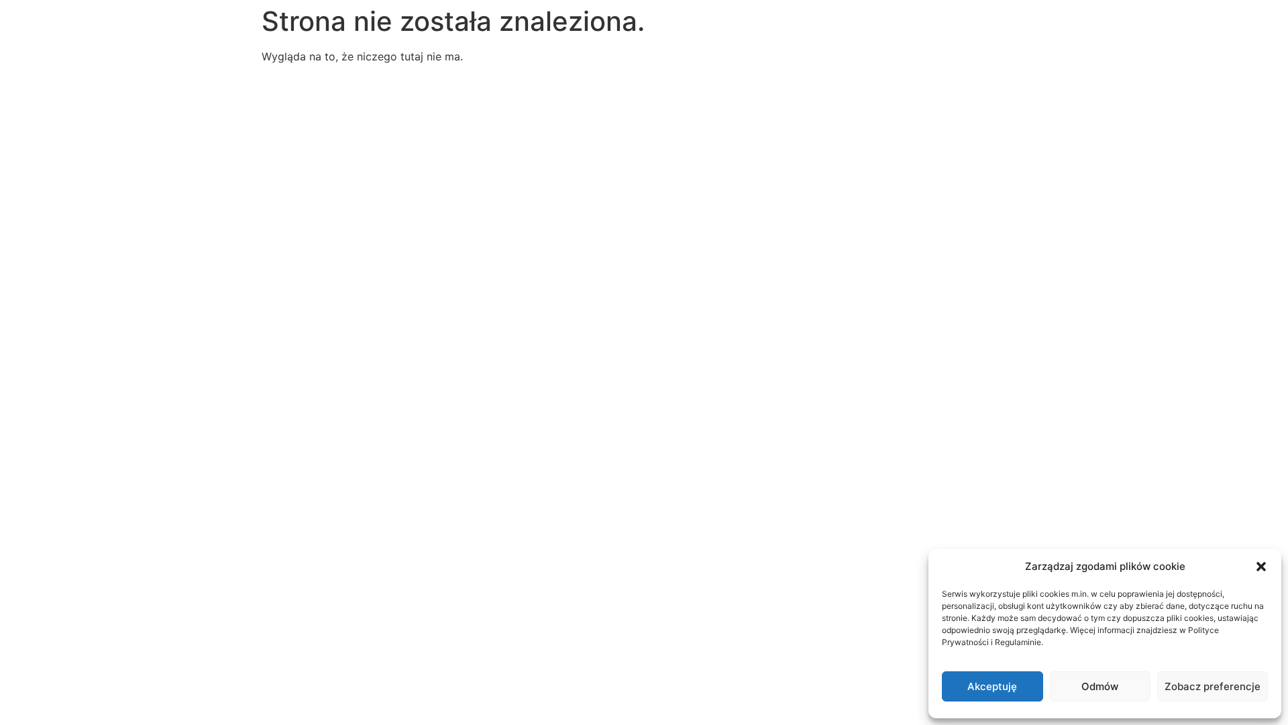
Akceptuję (992, 686)
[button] (1261, 566)
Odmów (1099, 686)
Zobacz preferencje (1212, 686)
